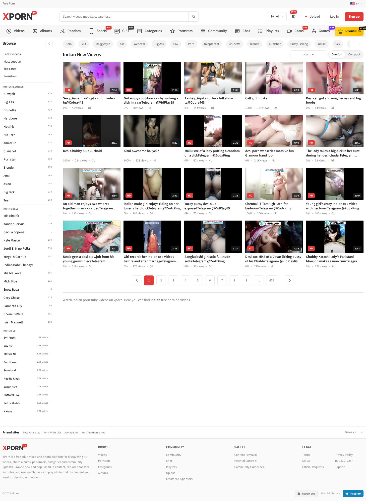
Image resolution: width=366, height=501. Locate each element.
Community (173, 455)
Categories (105, 467)
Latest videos (12, 54)
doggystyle (103, 44)
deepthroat (211, 44)
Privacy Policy (344, 455)
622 (271, 280)
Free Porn (8, 3)
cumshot (275, 44)
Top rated (9, 69)
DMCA (306, 461)
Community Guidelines (249, 467)
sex (337, 44)
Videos (102, 455)
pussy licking (299, 44)
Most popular (12, 61)
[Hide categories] (49, 43)
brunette (234, 44)
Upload (171, 473)
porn (191, 44)
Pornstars (9, 76)
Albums (103, 473)
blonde (254, 44)
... (259, 280)
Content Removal (245, 455)
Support (340, 467)
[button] (361, 44)
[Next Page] (289, 280)
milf (83, 44)
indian (321, 44)
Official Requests (313, 467)
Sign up (354, 16)
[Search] (193, 16)
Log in (334, 16)
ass (122, 44)
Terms (306, 455)
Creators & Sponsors (179, 479)
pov (175, 44)
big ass (159, 44)
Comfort (337, 54)
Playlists (171, 467)
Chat (169, 461)
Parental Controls (245, 461)
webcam (139, 44)
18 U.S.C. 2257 (344, 461)
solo (69, 44)
